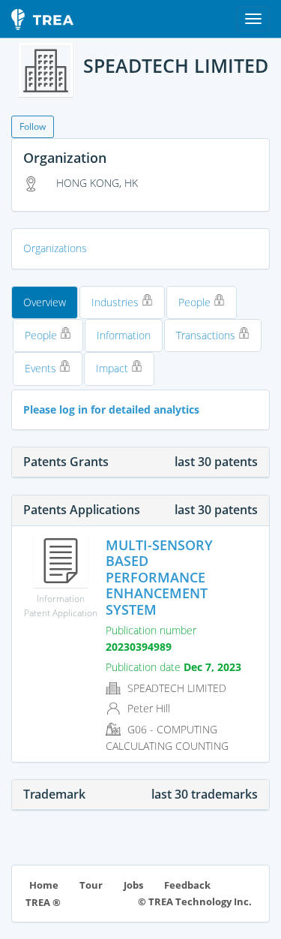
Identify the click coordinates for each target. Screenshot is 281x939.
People (196, 302)
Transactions (207, 335)
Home (43, 885)
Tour (91, 885)
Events (42, 368)
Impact (113, 368)
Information (124, 335)
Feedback (187, 885)
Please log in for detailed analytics (111, 409)
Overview (44, 302)
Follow (32, 126)
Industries (116, 302)
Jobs (133, 885)
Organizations (55, 248)
